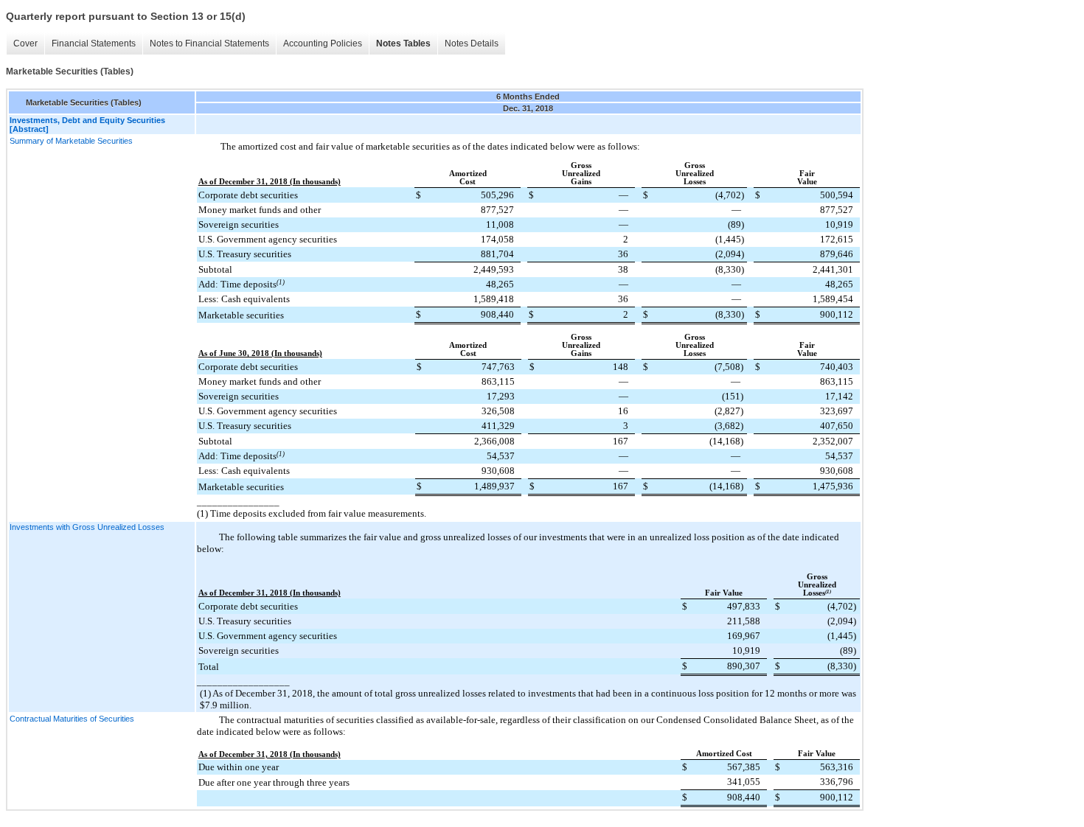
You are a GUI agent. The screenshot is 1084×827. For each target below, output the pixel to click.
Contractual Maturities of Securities (72, 718)
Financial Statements (94, 43)
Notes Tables (403, 43)
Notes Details (471, 43)
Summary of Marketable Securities (71, 140)
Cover (25, 43)
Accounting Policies (322, 43)
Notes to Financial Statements (209, 43)
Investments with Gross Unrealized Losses (87, 527)
